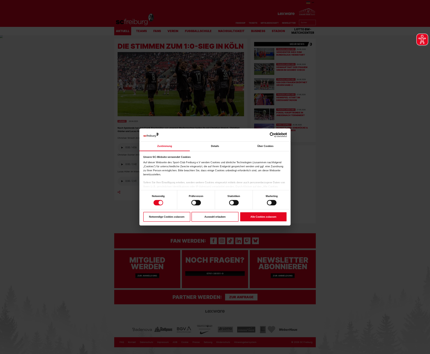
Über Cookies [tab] (265, 146)
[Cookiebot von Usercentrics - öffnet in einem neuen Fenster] (272, 135)
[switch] (196, 202)
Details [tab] (215, 146)
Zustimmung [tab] (164, 146)
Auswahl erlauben (215, 216)
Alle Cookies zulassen (263, 216)
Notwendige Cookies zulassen (166, 216)
